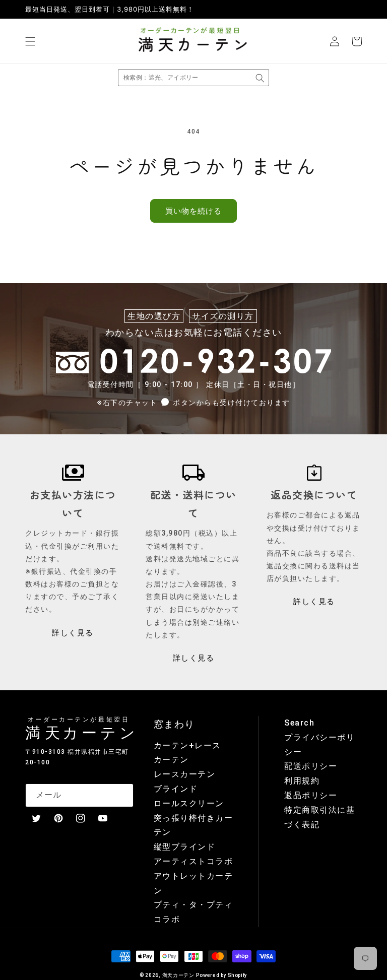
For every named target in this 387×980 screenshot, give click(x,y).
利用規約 (301, 781)
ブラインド (176, 789)
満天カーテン (178, 975)
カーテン (171, 759)
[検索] (260, 78)
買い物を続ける (193, 211)
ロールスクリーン (189, 803)
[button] (30, 41)
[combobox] (193, 78)
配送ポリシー (310, 766)
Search (299, 723)
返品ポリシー (310, 795)
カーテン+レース (187, 745)
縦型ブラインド (185, 847)
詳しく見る (73, 632)
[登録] (122, 795)
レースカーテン (185, 774)
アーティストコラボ (193, 861)
